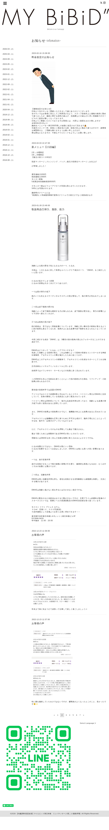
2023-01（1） (8, 74)
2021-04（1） (8, 100)
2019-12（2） (8, 115)
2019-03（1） (8, 130)
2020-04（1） (8, 110)
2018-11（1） (8, 150)
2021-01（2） (8, 105)
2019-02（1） (8, 135)
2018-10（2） (8, 155)
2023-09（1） (8, 59)
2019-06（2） (8, 125)
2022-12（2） (8, 79)
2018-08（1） (8, 160)
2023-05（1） (8, 64)
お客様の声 (38, 535)
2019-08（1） (8, 120)
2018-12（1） (8, 145)
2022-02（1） (8, 89)
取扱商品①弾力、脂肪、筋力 (48, 209)
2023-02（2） (8, 69)
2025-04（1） (8, 54)
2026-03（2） (8, 49)
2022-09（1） (8, 84)
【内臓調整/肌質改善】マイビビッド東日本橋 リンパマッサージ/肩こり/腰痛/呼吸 (48, 814)
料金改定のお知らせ (43, 57)
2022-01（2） (8, 94)
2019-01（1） (8, 140)
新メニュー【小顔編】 (44, 147)
